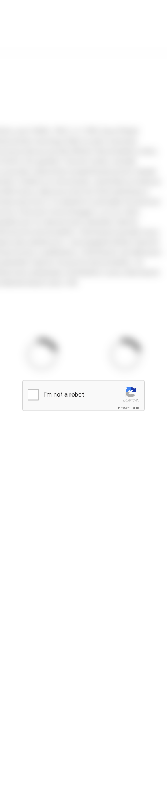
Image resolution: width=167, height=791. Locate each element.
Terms (135, 407)
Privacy (123, 407)
